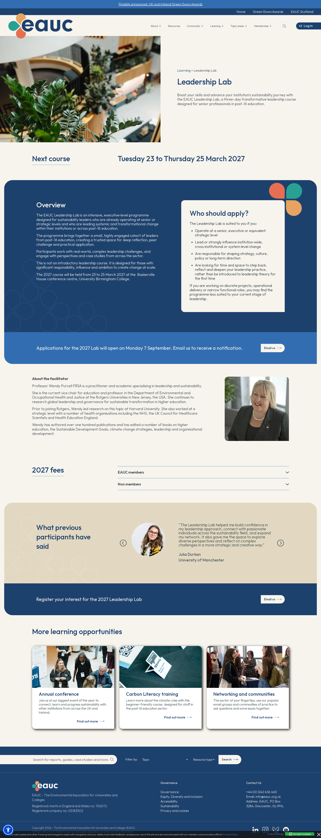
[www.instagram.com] (265, 830)
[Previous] (123, 543)
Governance (169, 792)
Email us (269, 348)
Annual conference (59, 694)
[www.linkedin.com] (255, 830)
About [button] (154, 26)
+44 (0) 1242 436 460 (261, 792)
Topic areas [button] (237, 26)
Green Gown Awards (268, 12)
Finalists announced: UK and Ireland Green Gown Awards (160, 4)
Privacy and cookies (174, 811)
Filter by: (131, 759)
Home (241, 12)
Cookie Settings (275, 833)
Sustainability (169, 806)
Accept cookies (302, 834)
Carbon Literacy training (152, 694)
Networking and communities (244, 694)
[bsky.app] (276, 830)
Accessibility (168, 801)
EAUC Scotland (302, 12)
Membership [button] (261, 26)
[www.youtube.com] (286, 830)
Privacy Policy (230, 834)
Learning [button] (215, 26)
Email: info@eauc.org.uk (263, 796)
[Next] (280, 543)
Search (227, 759)
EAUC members (131, 472)
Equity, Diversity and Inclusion (181, 796)
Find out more (87, 721)
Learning (184, 70)
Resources (174, 26)
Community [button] (194, 26)
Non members (129, 484)
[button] (8, 830)
